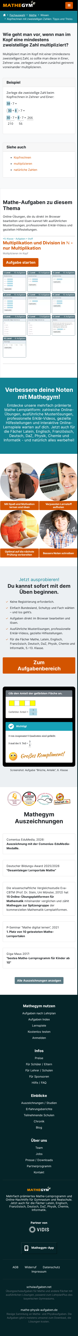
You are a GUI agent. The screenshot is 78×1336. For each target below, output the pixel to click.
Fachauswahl (17, 15)
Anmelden (39, 1038)
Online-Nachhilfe (17, 1199)
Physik (51, 1206)
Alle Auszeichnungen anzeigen (39, 980)
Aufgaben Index (39, 1019)
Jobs (39, 1154)
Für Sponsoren (39, 1076)
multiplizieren (23, 163)
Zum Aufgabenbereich (39, 665)
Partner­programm (39, 1166)
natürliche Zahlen (25, 170)
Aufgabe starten (20, 262)
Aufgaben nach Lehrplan (39, 1013)
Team (39, 1147)
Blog (39, 1127)
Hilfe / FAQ (39, 1082)
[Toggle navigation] (69, 5)
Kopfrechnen (22, 157)
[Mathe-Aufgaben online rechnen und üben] (19, 5)
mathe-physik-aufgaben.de (39, 1310)
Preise (39, 1058)
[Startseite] (4, 15)
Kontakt (39, 1172)
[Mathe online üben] (39, 1189)
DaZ (43, 1206)
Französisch (17, 1206)
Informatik (39, 1210)
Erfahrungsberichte (39, 1109)
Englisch (61, 1203)
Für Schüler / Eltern (39, 1064)
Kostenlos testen (39, 1031)
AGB (15, 1267)
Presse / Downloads (39, 1160)
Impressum (39, 1271)
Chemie (63, 1206)
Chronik (39, 1121)
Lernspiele (39, 1025)
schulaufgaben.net (39, 1287)
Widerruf (30, 1267)
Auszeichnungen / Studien (39, 1103)
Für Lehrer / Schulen (39, 1070)
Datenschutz (51, 1267)
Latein (50, 1203)
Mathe (32, 15)
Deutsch (32, 1206)
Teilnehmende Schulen (39, 1115)
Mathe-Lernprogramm (51, 1196)
